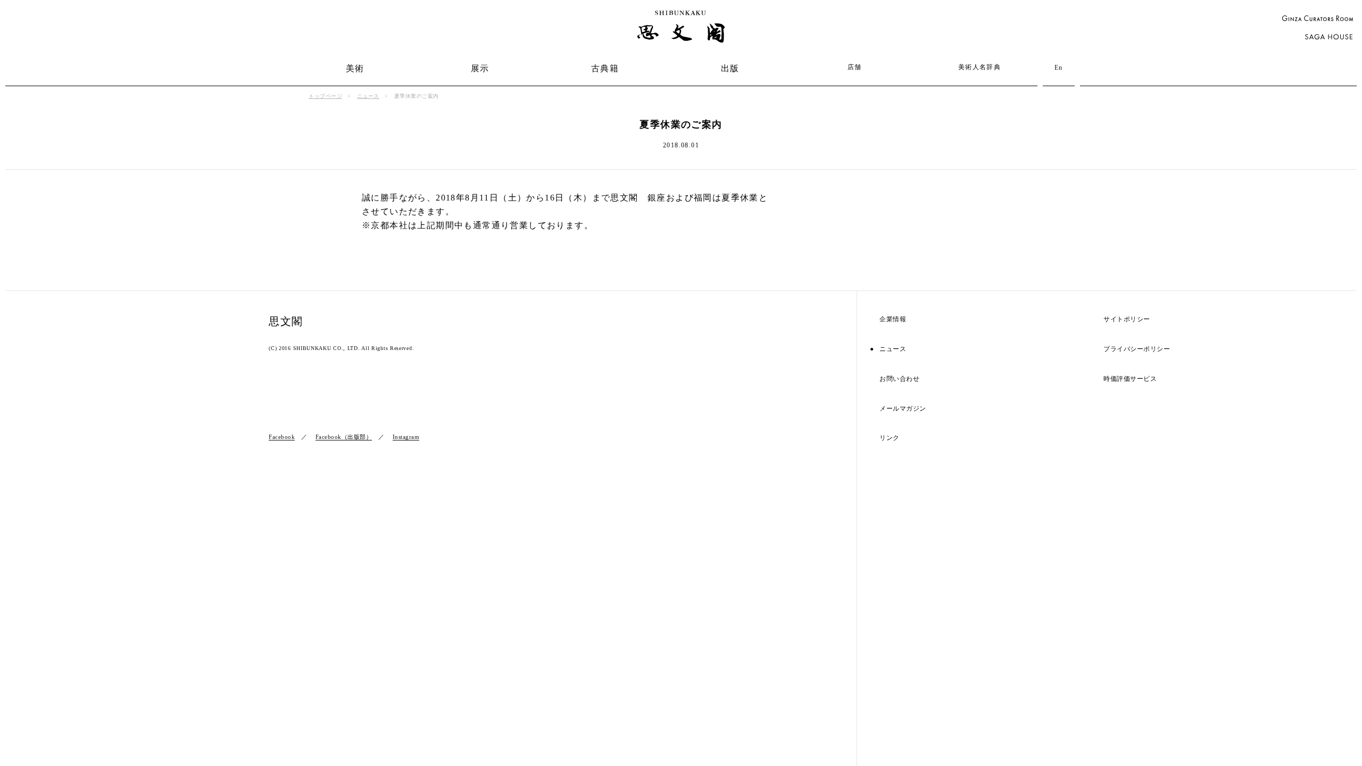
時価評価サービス (1130, 379)
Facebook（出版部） (343, 437)
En (1058, 67)
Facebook (282, 437)
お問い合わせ (899, 379)
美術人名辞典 (979, 67)
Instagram (406, 437)
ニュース (368, 96)
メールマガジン (902, 408)
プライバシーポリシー (1136, 349)
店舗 (855, 67)
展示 (480, 68)
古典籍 (605, 68)
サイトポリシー (1126, 319)
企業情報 (892, 319)
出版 (730, 68)
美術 (355, 68)
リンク (889, 438)
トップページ (325, 96)
